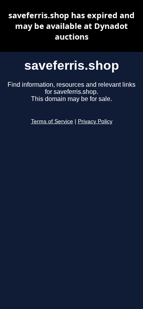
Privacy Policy (95, 121)
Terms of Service (52, 121)
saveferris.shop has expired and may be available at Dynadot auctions (71, 26)
